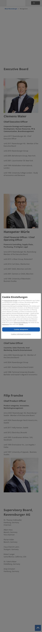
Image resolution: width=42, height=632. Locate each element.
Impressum (5, 324)
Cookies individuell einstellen (21, 334)
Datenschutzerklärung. (21, 322)
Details (21, 324)
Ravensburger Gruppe (10, 300)
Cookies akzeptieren (21, 329)
